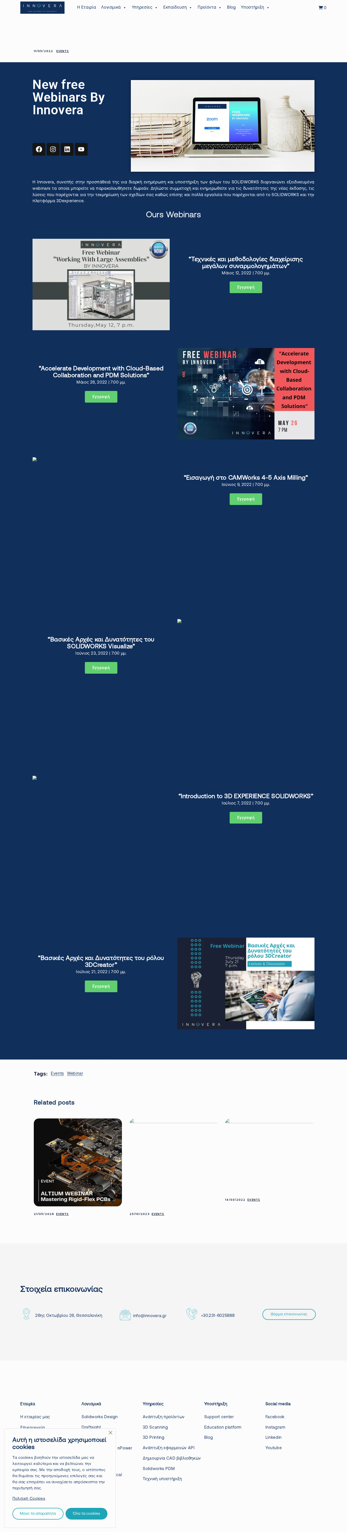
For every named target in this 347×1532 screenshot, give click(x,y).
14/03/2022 (235, 1200)
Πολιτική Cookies (28, 1499)
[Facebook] (39, 149)
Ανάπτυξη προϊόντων (164, 1417)
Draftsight (91, 1428)
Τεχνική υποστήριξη (162, 1479)
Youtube (273, 1448)
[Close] (110, 1433)
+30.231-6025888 (218, 1316)
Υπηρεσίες (142, 8)
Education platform (223, 1428)
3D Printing (153, 1438)
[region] (60, 1478)
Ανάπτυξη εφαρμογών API (169, 1448)
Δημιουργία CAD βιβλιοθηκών (172, 1459)
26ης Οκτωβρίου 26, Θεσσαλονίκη (68, 1316)
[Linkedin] (67, 149)
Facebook (275, 1417)
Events (62, 51)
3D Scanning (155, 1428)
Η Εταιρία (86, 8)
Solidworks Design (100, 1417)
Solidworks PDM (159, 1469)
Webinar (75, 1074)
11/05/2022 (43, 51)
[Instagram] (53, 149)
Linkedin (273, 1438)
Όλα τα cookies (86, 1514)
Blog (231, 8)
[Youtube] (81, 149)
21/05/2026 (44, 1214)
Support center (219, 1417)
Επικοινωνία (32, 1427)
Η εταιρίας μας (35, 1417)
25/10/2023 (140, 1214)
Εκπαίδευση (175, 8)
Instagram (275, 1428)
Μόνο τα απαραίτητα (38, 1514)
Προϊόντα (207, 8)
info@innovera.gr (149, 1316)
